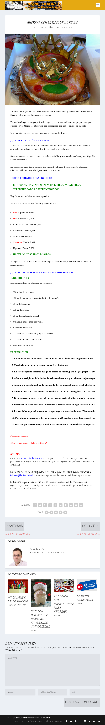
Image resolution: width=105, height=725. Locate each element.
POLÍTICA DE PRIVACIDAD (53, 721)
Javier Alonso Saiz (37, 549)
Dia (14, 218)
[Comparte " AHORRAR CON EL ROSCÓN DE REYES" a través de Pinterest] (55, 505)
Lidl (15, 212)
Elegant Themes (22, 718)
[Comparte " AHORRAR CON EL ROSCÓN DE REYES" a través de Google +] (45, 505)
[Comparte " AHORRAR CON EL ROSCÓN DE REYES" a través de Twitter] (40, 505)
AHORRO (49, 27)
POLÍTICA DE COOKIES (35, 721)
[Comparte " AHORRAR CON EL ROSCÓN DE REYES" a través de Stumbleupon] (70, 505)
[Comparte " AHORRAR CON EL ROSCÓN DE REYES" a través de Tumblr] (50, 505)
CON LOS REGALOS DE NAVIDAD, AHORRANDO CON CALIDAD (40, 618)
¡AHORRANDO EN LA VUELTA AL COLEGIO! (18, 601)
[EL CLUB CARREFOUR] (87, 585)
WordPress (46, 718)
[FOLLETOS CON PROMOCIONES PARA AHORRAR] (64, 585)
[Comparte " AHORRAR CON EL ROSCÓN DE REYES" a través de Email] (75, 505)
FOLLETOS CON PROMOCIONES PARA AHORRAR (64, 603)
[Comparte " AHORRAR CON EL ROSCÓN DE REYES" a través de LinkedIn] (60, 505)
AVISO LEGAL (20, 721)
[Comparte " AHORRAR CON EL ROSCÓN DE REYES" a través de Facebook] (35, 505)
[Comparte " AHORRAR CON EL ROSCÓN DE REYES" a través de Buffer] (65, 505)
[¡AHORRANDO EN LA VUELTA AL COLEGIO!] (18, 586)
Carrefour (17, 242)
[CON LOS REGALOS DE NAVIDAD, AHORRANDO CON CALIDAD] (41, 593)
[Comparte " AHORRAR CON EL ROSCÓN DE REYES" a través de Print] (81, 505)
